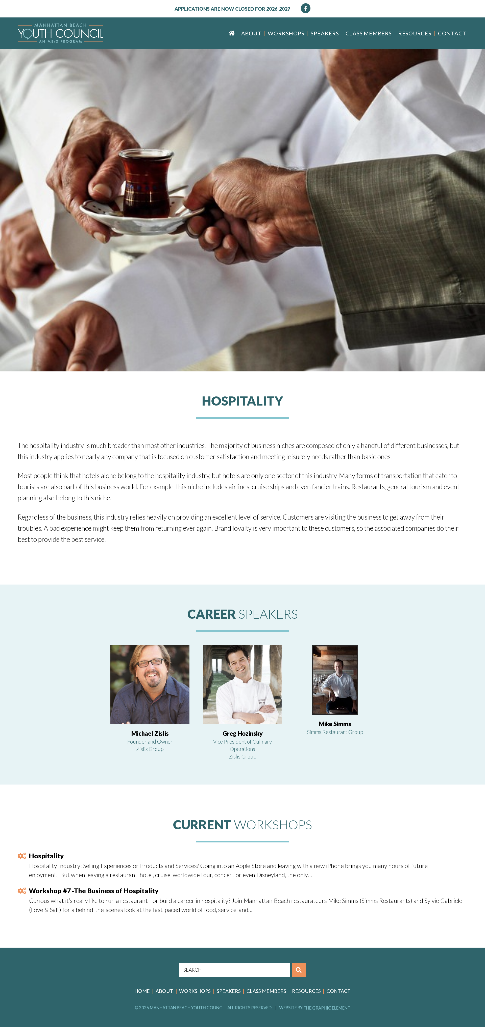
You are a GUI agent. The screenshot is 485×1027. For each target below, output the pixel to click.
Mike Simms (335, 723)
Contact (452, 33)
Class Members (369, 33)
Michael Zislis (150, 733)
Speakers (325, 33)
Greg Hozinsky (243, 733)
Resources (414, 33)
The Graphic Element (326, 1007)
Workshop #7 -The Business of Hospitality (94, 891)
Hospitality (46, 856)
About (251, 33)
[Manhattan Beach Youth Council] (61, 33)
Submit (299, 970)
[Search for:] (234, 970)
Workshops (286, 33)
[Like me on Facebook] (306, 8)
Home (231, 33)
